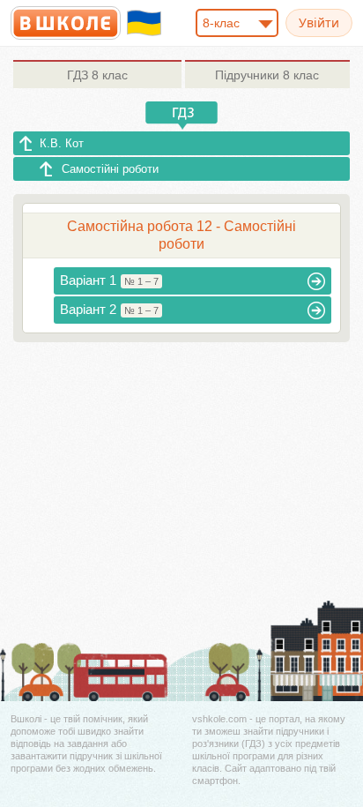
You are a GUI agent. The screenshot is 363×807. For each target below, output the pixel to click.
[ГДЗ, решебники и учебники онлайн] (66, 23)
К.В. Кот (62, 143)
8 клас (97, 75)
